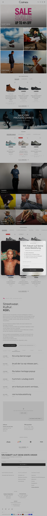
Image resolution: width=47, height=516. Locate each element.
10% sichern (33, 270)
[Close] (44, 242)
